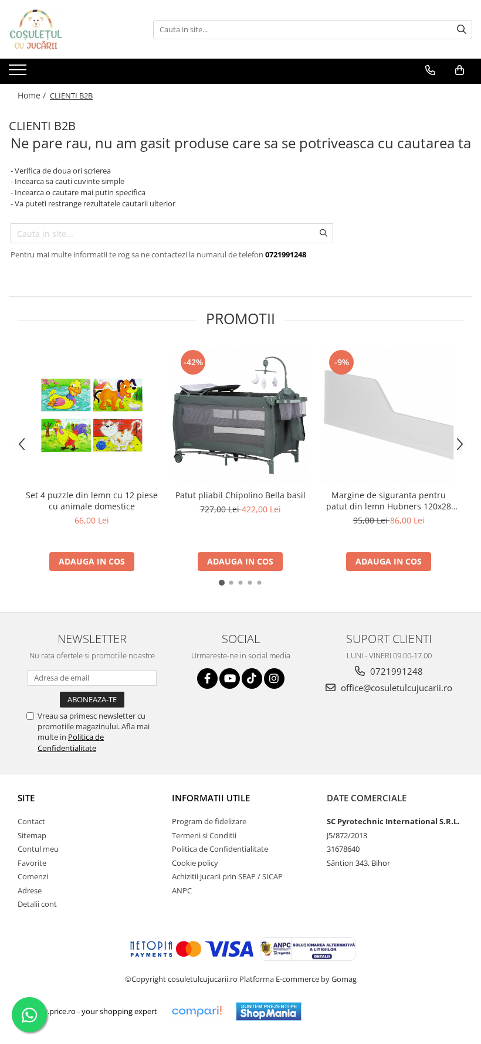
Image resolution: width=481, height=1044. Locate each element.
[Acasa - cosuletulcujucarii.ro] (67, 29)
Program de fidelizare (209, 821)
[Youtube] (229, 678)
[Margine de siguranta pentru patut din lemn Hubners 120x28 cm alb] (388, 415)
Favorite (32, 863)
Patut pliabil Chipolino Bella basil (240, 495)
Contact (31, 821)
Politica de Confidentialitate (71, 742)
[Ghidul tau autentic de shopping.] (196, 1011)
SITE (26, 798)
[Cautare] (461, 29)
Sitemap (32, 835)
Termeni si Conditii (204, 835)
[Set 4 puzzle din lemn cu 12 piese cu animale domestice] (91, 415)
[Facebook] (207, 678)
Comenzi (33, 876)
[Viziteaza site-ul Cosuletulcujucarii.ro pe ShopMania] (269, 1011)
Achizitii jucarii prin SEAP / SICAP (227, 876)
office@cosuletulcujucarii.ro (395, 687)
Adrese (30, 890)
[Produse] (19, 73)
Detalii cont (37, 904)
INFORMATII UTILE (211, 798)
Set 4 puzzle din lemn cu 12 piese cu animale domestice (92, 500)
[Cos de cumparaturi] (459, 70)
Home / (33, 95)
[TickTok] (252, 678)
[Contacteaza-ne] (430, 70)
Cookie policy (195, 863)
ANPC (182, 890)
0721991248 (395, 671)
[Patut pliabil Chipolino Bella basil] (240, 415)
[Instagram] (274, 678)
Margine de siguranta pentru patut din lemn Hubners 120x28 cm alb (388, 500)
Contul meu (38, 849)
